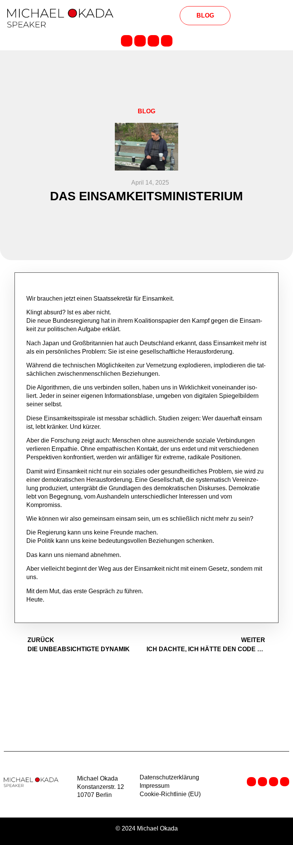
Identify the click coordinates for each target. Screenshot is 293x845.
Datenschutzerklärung (169, 777)
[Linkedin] (126, 41)
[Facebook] (140, 41)
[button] (146, 16)
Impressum (154, 785)
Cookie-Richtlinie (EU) (170, 794)
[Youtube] (166, 41)
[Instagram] (153, 41)
